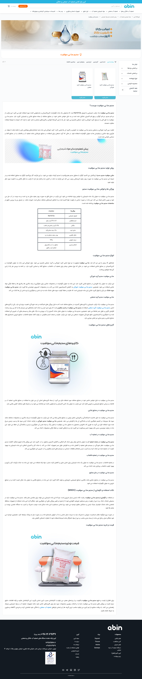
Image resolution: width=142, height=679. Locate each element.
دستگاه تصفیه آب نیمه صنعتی (114, 649)
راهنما (77, 657)
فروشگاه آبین (136, 17)
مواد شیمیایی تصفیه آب (125, 17)
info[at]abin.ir (51, 642)
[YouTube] (63, 670)
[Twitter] (79, 670)
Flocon (97, 641)
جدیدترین (102, 62)
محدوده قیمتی (132, 83)
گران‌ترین (95, 62)
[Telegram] (67, 670)
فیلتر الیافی (118, 638)
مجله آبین (76, 638)
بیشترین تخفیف (70, 62)
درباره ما (77, 641)
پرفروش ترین (80, 62)
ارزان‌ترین (88, 62)
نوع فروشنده (133, 78)
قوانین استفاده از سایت (72, 648)
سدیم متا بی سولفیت (93, 17)
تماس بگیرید (105, 98)
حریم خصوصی (75, 651)
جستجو (22, 6)
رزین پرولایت (117, 656)
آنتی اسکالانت (117, 641)
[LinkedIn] (71, 670)
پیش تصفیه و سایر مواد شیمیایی (108, 17)
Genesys (97, 648)
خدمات (77, 654)
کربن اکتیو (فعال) (116, 653)
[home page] (128, 6)
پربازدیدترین (110, 62)
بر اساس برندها (132, 68)
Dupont (97, 638)
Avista (98, 645)
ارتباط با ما (13, 6)
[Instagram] (75, 670)
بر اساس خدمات (132, 73)
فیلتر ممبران (117, 645)
